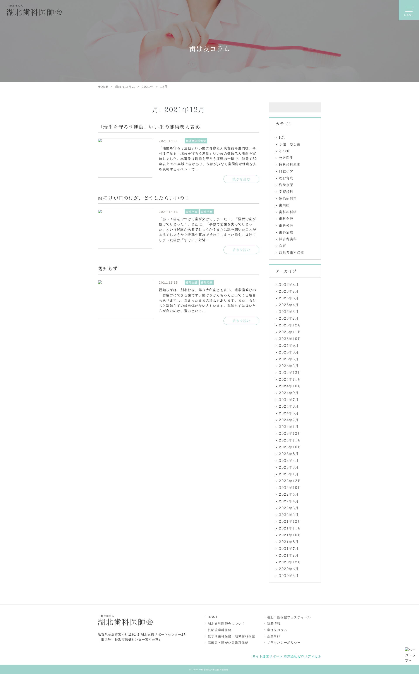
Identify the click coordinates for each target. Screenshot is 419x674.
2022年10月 (290, 488)
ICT (282, 137)
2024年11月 (290, 379)
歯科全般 (286, 219)
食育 (282, 246)
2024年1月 (289, 427)
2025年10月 (290, 339)
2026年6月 (289, 298)
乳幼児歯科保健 (220, 630)
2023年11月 (290, 440)
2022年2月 (289, 515)
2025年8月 (289, 352)
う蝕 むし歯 (290, 144)
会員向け (273, 636)
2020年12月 (290, 562)
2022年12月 (290, 481)
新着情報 (273, 623)
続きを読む (241, 179)
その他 (284, 151)
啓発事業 (286, 185)
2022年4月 (289, 501)
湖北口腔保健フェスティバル (289, 617)
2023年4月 (289, 460)
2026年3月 (289, 312)
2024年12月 (290, 372)
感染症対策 (288, 198)
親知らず (108, 268)
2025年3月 (289, 359)
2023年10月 (290, 447)
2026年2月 (289, 318)
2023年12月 (290, 433)
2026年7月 (289, 291)
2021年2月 (289, 555)
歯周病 (284, 205)
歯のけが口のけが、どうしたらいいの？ (144, 197)
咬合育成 (286, 178)
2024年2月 (289, 420)
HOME (213, 617)
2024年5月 (289, 413)
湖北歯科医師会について (226, 623)
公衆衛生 (286, 158)
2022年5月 (289, 494)
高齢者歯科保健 (291, 252)
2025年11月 (290, 332)
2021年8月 (289, 542)
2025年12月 (290, 325)
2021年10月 (290, 535)
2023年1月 (289, 474)
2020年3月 (289, 575)
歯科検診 (286, 225)
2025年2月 (289, 366)
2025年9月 (289, 345)
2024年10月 (290, 386)
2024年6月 (289, 406)
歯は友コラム (277, 630)
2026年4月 (289, 305)
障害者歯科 (288, 239)
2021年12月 (290, 521)
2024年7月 (289, 400)
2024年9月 (289, 393)
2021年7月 (289, 548)
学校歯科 (286, 191)
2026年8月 (289, 284)
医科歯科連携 (290, 164)
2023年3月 (289, 467)
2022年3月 (289, 508)
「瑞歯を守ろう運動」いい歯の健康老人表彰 (149, 126)
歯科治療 (286, 232)
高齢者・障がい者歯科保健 (228, 642)
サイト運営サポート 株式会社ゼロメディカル (286, 656)
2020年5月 (289, 569)
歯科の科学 (288, 212)
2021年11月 (290, 528)
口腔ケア (286, 171)
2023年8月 (289, 454)
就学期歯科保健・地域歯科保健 (231, 636)
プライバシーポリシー (284, 642)
